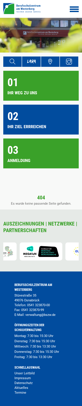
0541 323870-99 (32, 310)
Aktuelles (21, 388)
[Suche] (12, 61)
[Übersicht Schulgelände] (50, 61)
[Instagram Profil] (69, 61)
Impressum (22, 378)
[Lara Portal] (31, 61)
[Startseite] (21, 13)
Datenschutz (23, 383)
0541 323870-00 (38, 305)
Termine (20, 393)
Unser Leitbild (24, 373)
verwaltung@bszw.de (40, 315)
